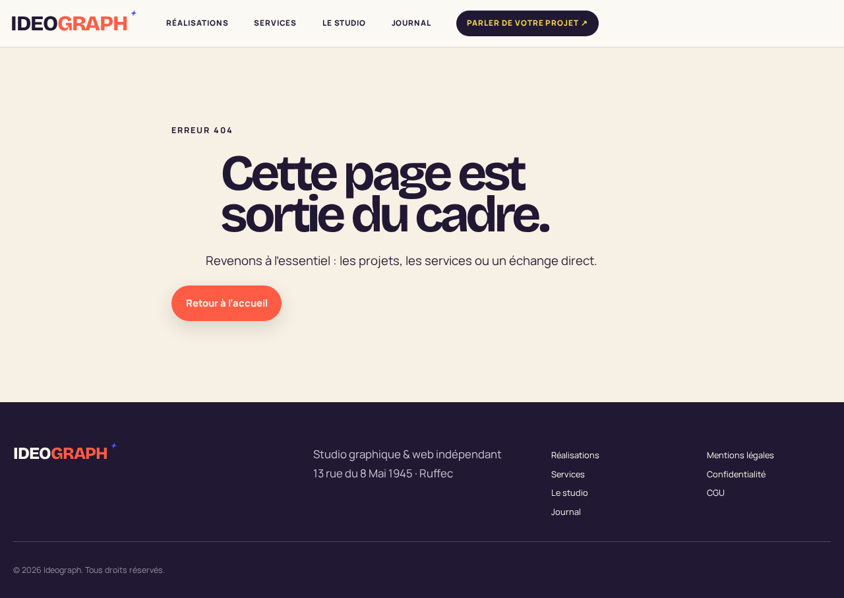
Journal (566, 512)
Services (568, 474)
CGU (716, 492)
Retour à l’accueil (227, 302)
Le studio (569, 492)
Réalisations (575, 455)
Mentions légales (740, 455)
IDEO (73, 23)
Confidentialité (736, 474)
